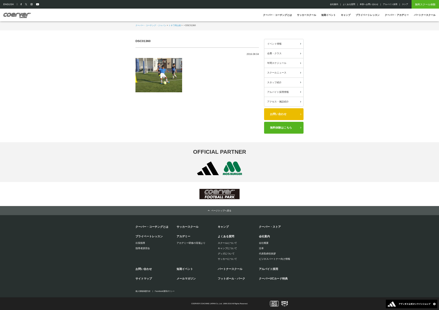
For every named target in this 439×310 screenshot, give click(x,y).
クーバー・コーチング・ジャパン (150, 25)
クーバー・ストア (270, 226)
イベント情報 (274, 43)
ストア (405, 4)
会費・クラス (274, 53)
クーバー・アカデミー (397, 15)
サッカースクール (306, 15)
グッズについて (226, 253)
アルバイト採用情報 (278, 92)
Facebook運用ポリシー (165, 291)
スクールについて (227, 243)
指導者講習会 (142, 248)
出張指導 (140, 243)
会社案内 (334, 4)
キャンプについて (227, 248)
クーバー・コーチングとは (277, 15)
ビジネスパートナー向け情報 (274, 259)
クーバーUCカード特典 (273, 278)
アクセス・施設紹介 (278, 101)
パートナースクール (425, 15)
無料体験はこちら (281, 127)
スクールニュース (276, 72)
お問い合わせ (278, 114)
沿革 (261, 248)
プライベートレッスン (368, 15)
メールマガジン (186, 278)
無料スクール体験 (425, 4)
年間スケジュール (276, 63)
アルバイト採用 (390, 4)
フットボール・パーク (231, 278)
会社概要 (264, 243)
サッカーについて (227, 259)
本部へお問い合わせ (369, 4)
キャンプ (346, 15)
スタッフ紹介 (274, 82)
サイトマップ (143, 278)
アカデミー (183, 236)
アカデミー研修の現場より (191, 243)
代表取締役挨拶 (267, 253)
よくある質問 (349, 4)
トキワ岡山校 (175, 25)
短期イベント (328, 15)
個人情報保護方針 (143, 291)
